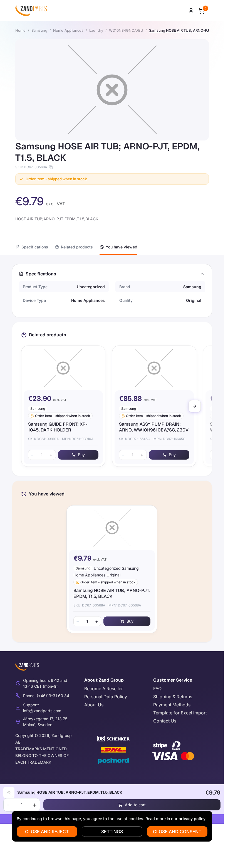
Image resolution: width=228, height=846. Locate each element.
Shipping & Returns (172, 696)
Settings (112, 831)
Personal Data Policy (105, 696)
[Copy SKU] (51, 167)
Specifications (34, 247)
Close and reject (47, 831)
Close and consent (177, 831)
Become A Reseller (103, 688)
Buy (81, 454)
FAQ (157, 688)
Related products (77, 247)
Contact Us (164, 721)
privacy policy (192, 818)
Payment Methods (171, 704)
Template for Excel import (180, 713)
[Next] (195, 406)
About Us (93, 704)
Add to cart (135, 804)
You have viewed (121, 247)
